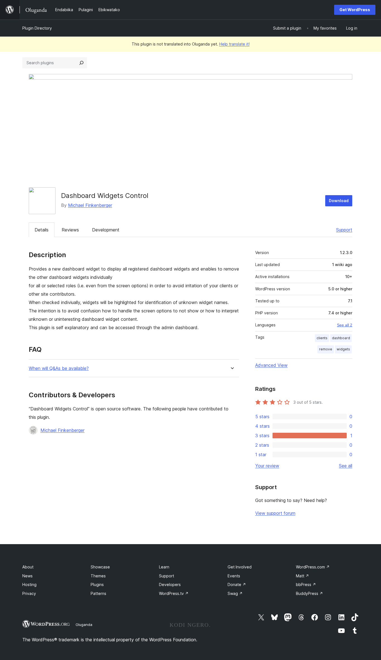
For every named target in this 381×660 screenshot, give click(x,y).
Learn (164, 567)
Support (344, 230)
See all (345, 465)
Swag (235, 593)
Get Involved (240, 567)
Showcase (100, 567)
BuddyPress (309, 593)
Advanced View (271, 365)
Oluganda (84, 624)
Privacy (29, 593)
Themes (98, 575)
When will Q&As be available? (59, 368)
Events (234, 575)
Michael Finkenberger (90, 205)
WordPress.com (313, 567)
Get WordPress (354, 9)
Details (42, 230)
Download (339, 200)
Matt (302, 575)
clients (322, 338)
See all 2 (344, 325)
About (27, 567)
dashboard (341, 338)
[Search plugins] (81, 62)
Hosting (29, 584)
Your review (267, 465)
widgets (343, 349)
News (27, 575)
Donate (237, 584)
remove (325, 349)
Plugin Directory (37, 28)
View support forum (275, 513)
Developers (170, 584)
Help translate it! (234, 44)
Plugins (97, 584)
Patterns (98, 593)
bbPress (306, 584)
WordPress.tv (174, 593)
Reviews (70, 230)
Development (105, 230)
